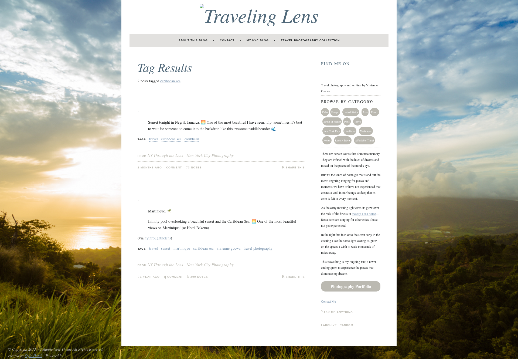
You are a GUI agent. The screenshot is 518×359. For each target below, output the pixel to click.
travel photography (258, 248)
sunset (165, 248)
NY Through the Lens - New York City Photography (191, 155)
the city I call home (364, 213)
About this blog (193, 40)
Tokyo (357, 121)
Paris (347, 121)
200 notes (199, 276)
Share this (295, 167)
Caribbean (350, 131)
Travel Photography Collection (310, 40)
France (374, 112)
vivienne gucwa (228, 248)
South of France (332, 121)
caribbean (192, 138)
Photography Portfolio (350, 286)
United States (350, 112)
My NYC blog (258, 40)
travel (153, 138)
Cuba (325, 112)
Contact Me (328, 301)
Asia (365, 112)
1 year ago (150, 276)
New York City (331, 131)
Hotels (326, 140)
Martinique (366, 131)
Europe (335, 112)
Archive (330, 325)
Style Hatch (33, 355)
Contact (227, 40)
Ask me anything (338, 312)
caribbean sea (170, 80)
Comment (175, 276)
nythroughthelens (158, 238)
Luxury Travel (342, 140)
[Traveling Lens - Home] (259, 15)
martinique (181, 248)
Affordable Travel (364, 140)
